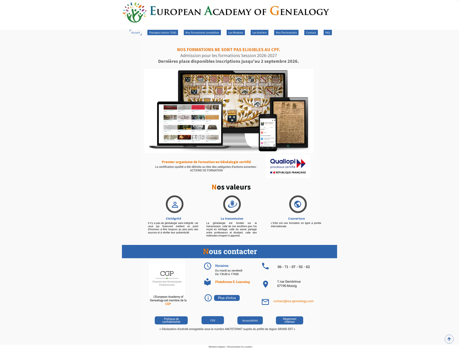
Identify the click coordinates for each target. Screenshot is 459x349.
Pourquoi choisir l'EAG (162, 32)
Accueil (135, 32)
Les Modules (235, 32)
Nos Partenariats (286, 32)
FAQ (327, 32)
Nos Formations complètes (202, 32)
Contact (311, 32)
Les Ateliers (259, 32)
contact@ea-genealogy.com (293, 301)
